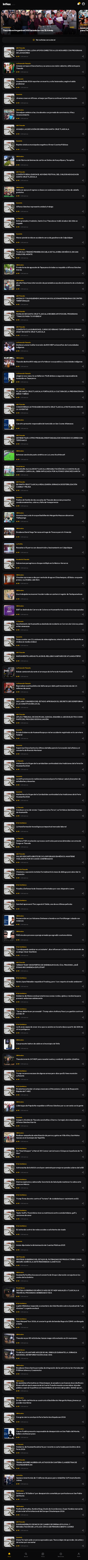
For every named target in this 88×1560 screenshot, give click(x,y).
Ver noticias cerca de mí (45, 40)
